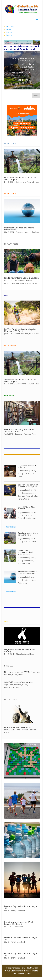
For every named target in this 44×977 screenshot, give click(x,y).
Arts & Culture (22, 730)
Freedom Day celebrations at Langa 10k (20, 907)
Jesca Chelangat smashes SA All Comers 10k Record (18, 923)
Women (26, 499)
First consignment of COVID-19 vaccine (22, 672)
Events (9, 32)
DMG (36, 971)
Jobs (35, 496)
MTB (31, 333)
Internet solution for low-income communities (19, 228)
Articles (26, 493)
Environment (21, 182)
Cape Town (8, 684)
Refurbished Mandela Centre (17, 727)
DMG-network (19, 974)
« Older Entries (10, 527)
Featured (30, 182)
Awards (29, 280)
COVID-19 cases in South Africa (18, 682)
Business (7, 283)
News (8, 29)
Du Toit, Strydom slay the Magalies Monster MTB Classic (20, 330)
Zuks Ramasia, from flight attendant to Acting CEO (28, 486)
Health (28, 518)
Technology (34, 232)
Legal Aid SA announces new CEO (27, 466)
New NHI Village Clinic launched (26, 508)
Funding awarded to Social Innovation (21, 278)
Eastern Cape (28, 515)
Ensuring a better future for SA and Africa (22, 59)
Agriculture (20, 280)
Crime (18, 654)
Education (19, 434)
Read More (22, 79)
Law (33, 474)
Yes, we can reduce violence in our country (19, 650)
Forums (9, 35)
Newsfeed (21, 910)
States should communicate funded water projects (20, 178)
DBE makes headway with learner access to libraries (19, 430)
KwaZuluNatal (25, 283)
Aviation (33, 493)
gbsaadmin (24, 471)
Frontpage (10, 26)
